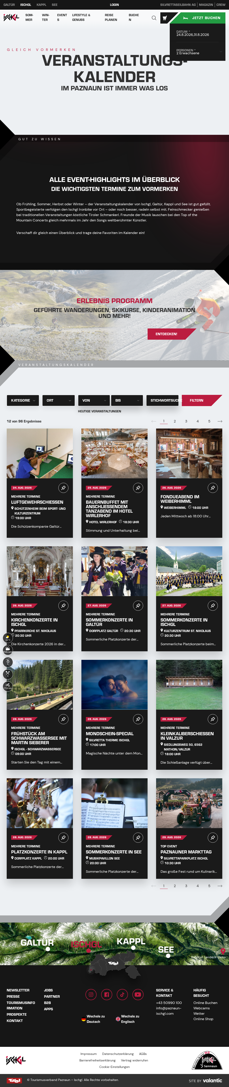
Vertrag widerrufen (134, 1060)
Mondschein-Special (110, 734)
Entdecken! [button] (166, 334)
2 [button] (175, 421)
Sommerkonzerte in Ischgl (184, 622)
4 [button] (198, 421)
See (54, 5)
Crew (220, 4)
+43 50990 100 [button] (169, 1002)
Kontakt (15, 1021)
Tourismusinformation (21, 1005)
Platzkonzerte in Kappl (39, 852)
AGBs (143, 1054)
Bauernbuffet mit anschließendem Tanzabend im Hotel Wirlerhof (109, 509)
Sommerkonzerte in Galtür (109, 622)
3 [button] (186, 421)
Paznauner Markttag (186, 852)
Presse (13, 996)
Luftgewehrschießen (37, 502)
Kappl (41, 5)
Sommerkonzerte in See (114, 852)
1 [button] (163, 421)
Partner (52, 996)
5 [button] (209, 421)
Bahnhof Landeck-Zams (208, 957)
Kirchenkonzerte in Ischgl (34, 622)
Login (114, 5)
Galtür (9, 5)
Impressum (89, 1054)
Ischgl (25, 5)
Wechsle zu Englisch (130, 1019)
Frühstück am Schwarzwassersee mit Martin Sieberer (39, 738)
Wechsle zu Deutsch (96, 1019)
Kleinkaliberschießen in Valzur (187, 736)
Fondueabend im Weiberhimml (180, 499)
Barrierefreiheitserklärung (97, 1060)
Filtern (196, 400)
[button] (154, 18)
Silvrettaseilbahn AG (178, 4)
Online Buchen (205, 1002)
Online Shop (203, 1019)
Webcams (201, 1008)
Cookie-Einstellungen (114, 1067)
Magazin (206, 4)
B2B (47, 1003)
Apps (48, 1009)
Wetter (199, 1013)
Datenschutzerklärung (118, 1054)
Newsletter (18, 990)
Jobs (48, 990)
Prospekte (17, 1014)
